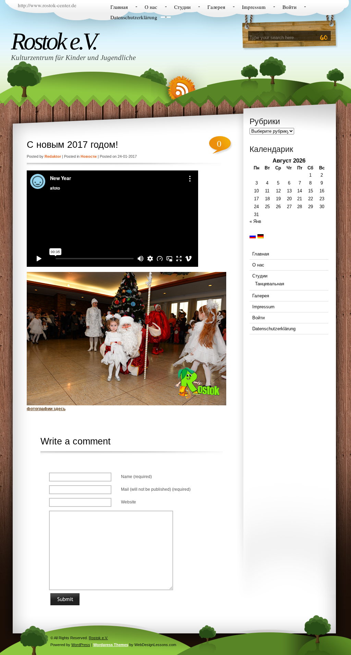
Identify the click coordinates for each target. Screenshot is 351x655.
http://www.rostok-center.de (47, 5)
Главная (119, 6)
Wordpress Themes (110, 645)
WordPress (80, 645)
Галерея (216, 6)
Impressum (254, 6)
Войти (289, 6)
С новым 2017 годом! (72, 145)
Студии (182, 6)
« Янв (255, 221)
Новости (89, 156)
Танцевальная (269, 283)
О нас (151, 6)
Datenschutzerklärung (133, 17)
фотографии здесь (46, 408)
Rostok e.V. (53, 41)
